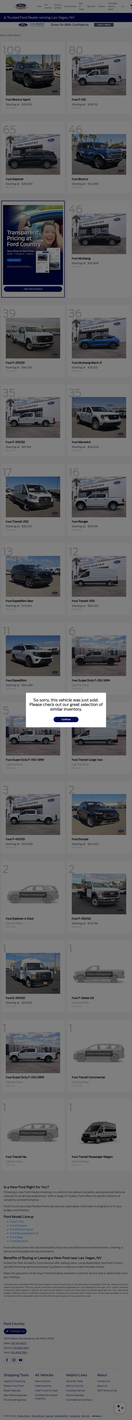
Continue (66, 719)
